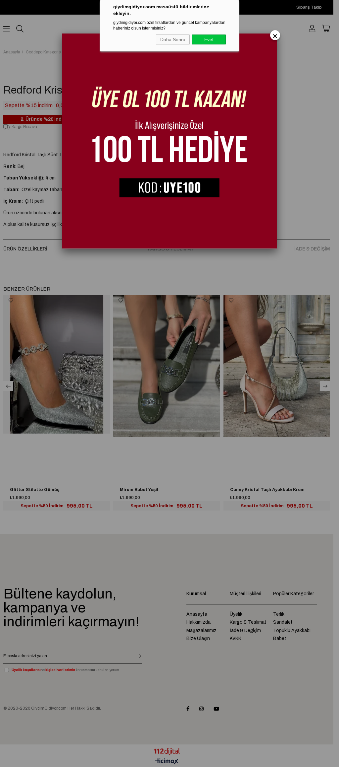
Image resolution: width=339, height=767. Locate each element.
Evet (209, 39)
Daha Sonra (172, 39)
